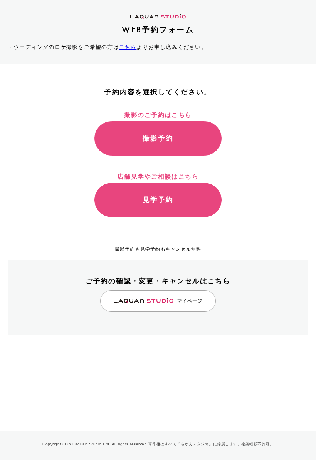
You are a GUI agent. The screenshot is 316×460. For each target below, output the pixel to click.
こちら (128, 47)
